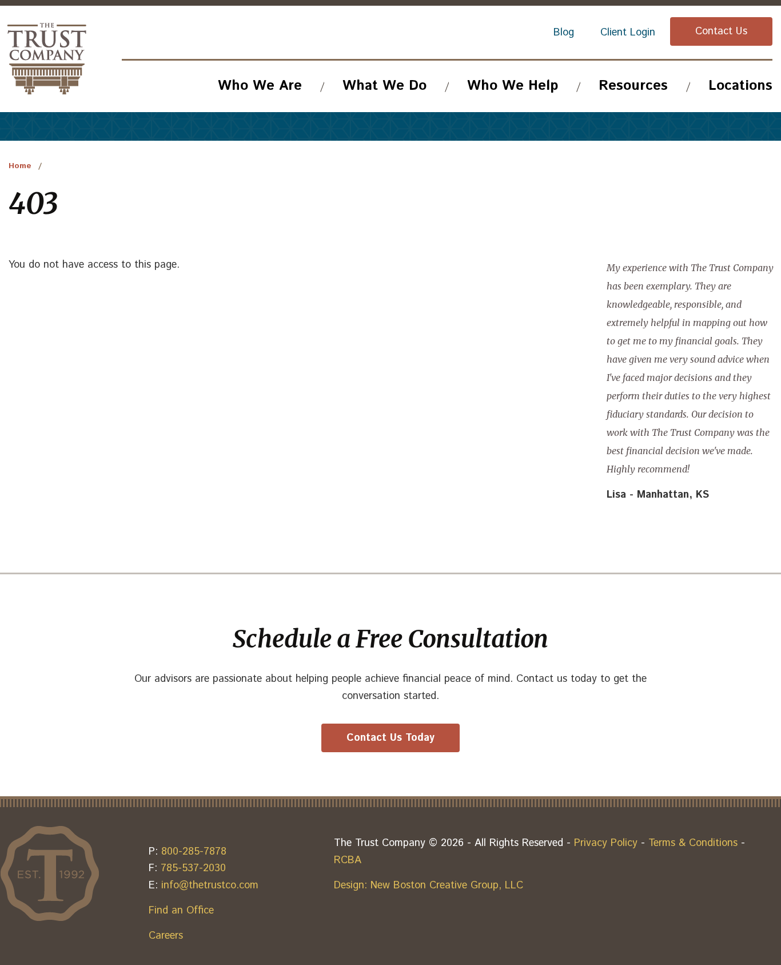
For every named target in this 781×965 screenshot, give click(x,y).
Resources (633, 86)
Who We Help (512, 86)
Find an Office (181, 910)
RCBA (347, 860)
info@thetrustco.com (209, 885)
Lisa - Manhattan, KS (658, 494)
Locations (740, 86)
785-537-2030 (193, 868)
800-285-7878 (193, 851)
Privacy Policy (605, 843)
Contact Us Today (390, 737)
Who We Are (260, 86)
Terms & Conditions (693, 843)
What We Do (384, 86)
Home (20, 166)
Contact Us (721, 31)
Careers (166, 935)
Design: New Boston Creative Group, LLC (428, 885)
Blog (563, 32)
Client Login (627, 32)
